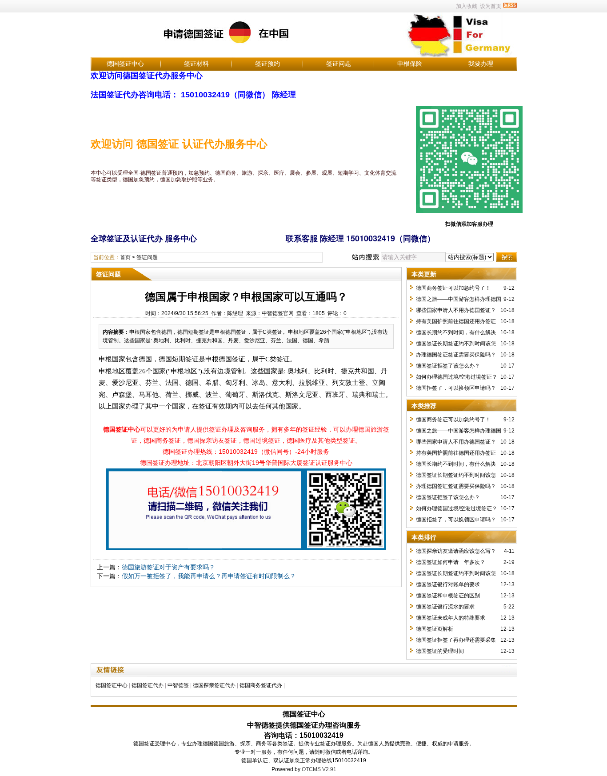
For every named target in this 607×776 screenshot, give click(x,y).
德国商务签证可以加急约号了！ (453, 288)
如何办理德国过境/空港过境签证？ (456, 377)
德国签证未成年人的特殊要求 (450, 618)
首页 (125, 257)
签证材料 (196, 63)
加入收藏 (466, 6)
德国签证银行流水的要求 (445, 607)
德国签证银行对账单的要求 (448, 584)
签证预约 (267, 63)
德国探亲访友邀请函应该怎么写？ (456, 551)
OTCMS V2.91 (319, 769)
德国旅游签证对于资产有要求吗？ (168, 567)
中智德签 (178, 685)
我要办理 (480, 63)
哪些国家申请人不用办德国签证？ (456, 310)
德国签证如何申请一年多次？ (450, 562)
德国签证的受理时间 (440, 651)
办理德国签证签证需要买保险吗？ (456, 355)
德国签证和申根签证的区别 (448, 595)
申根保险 (409, 63)
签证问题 (338, 63)
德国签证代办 (148, 685)
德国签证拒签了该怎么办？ (448, 366)
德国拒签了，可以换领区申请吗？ (456, 388)
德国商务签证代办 (261, 685)
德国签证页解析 (434, 629)
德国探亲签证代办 (214, 685)
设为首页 (490, 6)
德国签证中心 (125, 63)
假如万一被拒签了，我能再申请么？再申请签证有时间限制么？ (209, 576)
